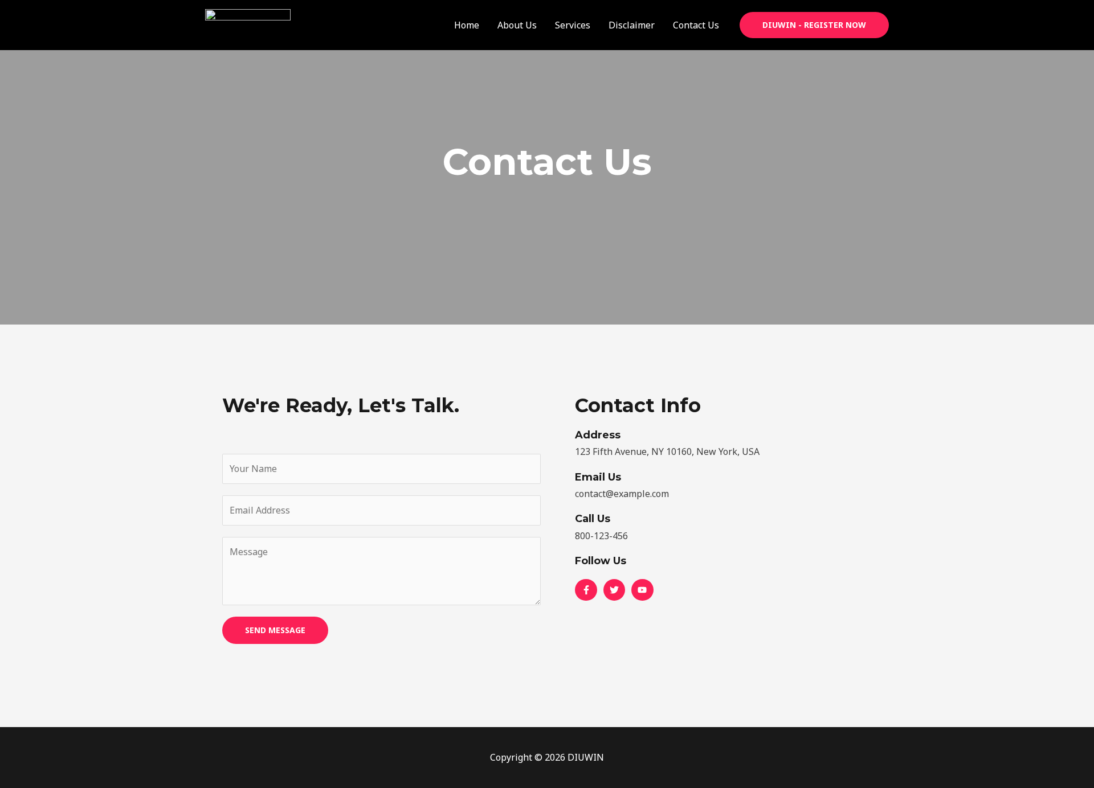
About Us (517, 25)
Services (572, 25)
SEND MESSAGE (275, 630)
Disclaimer (632, 25)
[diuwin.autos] (248, 24)
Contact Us (696, 25)
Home (466, 25)
